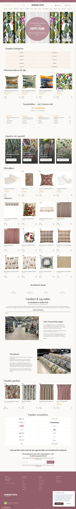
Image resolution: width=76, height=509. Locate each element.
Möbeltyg (28, 8)
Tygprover (40, 487)
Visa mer (7, 313)
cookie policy (67, 500)
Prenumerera (50, 462)
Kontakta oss (24, 478)
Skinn (32, 8)
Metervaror (22, 8)
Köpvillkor (40, 478)
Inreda (51, 8)
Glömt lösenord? (59, 482)
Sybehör (55, 8)
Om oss (23, 480)
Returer (40, 489)
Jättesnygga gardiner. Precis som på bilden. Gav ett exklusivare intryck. (44, 119)
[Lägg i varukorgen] (19, 97)
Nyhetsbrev (24, 485)
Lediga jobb (24, 489)
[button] (24, 5)
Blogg (23, 482)
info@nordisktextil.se (11, 483)
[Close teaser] (11, 505)
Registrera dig (58, 480)
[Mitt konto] (58, 5)
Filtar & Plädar (45, 8)
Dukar (35, 8)
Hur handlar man (42, 480)
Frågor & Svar (41, 482)
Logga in (57, 478)
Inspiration (24, 487)
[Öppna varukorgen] (67, 5)
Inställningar (68, 503)
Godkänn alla (59, 503)
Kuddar (39, 8)
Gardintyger (16, 8)
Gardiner (10, 8)
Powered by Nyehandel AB (38, 508)
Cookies (40, 485)
